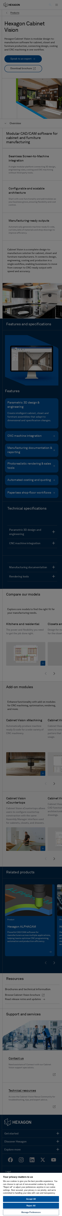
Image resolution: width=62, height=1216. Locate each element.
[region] (31, 1194)
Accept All (31, 1199)
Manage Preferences (30, 1212)
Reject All (31, 1206)
